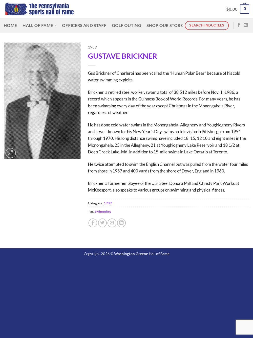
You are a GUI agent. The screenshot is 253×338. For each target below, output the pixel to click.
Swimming (103, 211)
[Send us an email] (246, 25)
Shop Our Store (165, 25)
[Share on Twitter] (102, 222)
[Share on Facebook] (92, 222)
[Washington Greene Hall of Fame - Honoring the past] (39, 9)
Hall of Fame (37, 25)
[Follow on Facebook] (239, 25)
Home (10, 25)
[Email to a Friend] (111, 222)
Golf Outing (126, 25)
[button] (237, 9)
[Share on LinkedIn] (121, 222)
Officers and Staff (84, 25)
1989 (92, 47)
